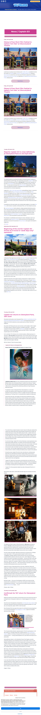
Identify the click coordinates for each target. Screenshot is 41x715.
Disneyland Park (23, 191)
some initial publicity (21, 286)
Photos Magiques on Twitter (20, 609)
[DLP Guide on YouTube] (5, 1)
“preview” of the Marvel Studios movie (24, 73)
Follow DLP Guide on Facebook (11, 9)
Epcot (24, 76)
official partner (6, 215)
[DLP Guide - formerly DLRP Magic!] (20, 5)
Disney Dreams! (22, 220)
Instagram (7, 695)
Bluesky (11, 695)
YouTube (15, 695)
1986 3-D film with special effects (16, 190)
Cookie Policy (20, 713)
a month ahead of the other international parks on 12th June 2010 (23, 283)
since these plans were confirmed (28, 602)
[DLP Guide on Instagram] (1, 1)
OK (20, 708)
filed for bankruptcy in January (16, 214)
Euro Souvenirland (9, 584)
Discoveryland (6, 74)
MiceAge (22, 328)
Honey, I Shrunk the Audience (25, 194)
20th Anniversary (22, 185)
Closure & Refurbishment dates (12, 259)
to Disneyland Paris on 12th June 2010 (15, 197)
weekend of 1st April (15, 219)
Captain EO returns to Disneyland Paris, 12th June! (19, 315)
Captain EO (31, 180)
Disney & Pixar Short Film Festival (10, 76)
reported (11, 73)
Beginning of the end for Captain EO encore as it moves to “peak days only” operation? (19, 230)
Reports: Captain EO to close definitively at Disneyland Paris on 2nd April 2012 (19, 153)
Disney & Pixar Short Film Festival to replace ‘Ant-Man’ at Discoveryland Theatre (18, 43)
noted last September (9, 208)
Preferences (20, 711)
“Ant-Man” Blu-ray (25, 71)
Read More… (20, 81)
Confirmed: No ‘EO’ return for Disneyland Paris (19, 594)
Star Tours (9, 291)
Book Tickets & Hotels (35, 1)
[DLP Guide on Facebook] (3, 1)
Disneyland (17, 191)
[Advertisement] (20, 19)
